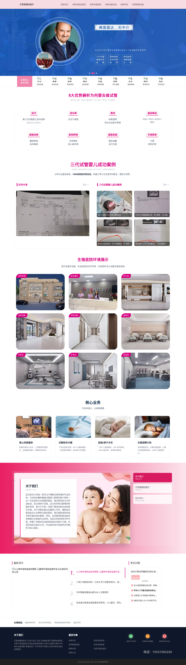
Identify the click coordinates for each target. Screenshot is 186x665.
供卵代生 (64, 4)
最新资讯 (18, 563)
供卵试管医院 (95, 4)
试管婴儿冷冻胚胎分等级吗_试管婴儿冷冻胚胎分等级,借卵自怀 (158, 595)
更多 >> (86, 184)
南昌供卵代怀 (30, 622)
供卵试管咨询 (111, 4)
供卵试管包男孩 (79, 4)
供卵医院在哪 (138, 4)
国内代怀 (77, 622)
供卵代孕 (124, 4)
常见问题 (135, 563)
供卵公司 (72, 652)
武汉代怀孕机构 (45, 622)
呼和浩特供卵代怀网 (62, 622)
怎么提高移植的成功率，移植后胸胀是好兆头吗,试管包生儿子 (158, 585)
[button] (89, 73)
